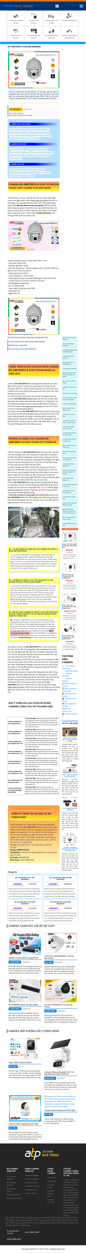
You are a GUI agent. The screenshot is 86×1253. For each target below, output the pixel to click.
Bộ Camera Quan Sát (68, 667)
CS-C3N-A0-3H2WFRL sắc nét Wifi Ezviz (70, 606)
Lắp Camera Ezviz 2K (16, 158)
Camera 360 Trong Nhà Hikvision (69, 491)
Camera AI (51, 1178)
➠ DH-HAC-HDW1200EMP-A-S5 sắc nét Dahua (59, 957)
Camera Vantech (32, 1186)
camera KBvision (67, 679)
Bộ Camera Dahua (11, 1189)
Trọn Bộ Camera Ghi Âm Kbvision (19, 170)
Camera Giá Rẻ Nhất (69, 404)
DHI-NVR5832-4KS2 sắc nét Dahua (23, 1005)
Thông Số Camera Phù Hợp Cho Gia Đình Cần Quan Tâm (70, 849)
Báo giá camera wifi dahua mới (19, 129)
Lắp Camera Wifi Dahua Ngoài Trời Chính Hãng (36, 156)
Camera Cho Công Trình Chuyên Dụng (69, 421)
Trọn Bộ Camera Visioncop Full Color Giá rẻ (22, 176)
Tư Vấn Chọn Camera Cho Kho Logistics (70, 398)
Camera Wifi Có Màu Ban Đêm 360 (69, 434)
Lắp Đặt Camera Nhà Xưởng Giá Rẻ (23, 958)
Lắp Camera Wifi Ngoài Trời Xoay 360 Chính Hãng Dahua (69, 511)
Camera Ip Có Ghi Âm (70, 368)
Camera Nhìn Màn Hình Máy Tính (69, 428)
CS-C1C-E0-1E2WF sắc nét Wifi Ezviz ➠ (70, 545)
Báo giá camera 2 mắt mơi (17, 138)
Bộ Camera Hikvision (11, 1177)
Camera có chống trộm (69, 415)
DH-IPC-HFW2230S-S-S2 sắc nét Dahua (58, 1006)
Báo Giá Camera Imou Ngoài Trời (41, 135)
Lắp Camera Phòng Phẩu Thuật (69, 409)
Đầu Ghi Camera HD (67, 710)
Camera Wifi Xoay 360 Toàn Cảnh (70, 485)
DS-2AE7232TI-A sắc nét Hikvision (24, 46)
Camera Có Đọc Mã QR (69, 388)
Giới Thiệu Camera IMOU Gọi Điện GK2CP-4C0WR (70, 739)
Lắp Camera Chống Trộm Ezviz (69, 446)
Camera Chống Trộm (50, 1193)
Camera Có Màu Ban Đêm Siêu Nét (20, 135)
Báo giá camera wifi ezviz (69, 452)
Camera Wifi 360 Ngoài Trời (68, 479)
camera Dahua (71, 671)
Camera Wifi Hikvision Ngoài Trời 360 (70, 504)
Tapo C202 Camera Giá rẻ (20, 1062)
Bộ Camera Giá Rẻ (14, 1198)
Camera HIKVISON (67, 674)
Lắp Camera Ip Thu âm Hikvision (69, 363)
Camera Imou (30, 1190)
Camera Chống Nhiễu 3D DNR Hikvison (70, 351)
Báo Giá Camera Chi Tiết (17, 133)
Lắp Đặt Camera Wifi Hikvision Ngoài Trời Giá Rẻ (69, 375)
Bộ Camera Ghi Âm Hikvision (42, 173)
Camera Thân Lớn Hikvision (68, 357)
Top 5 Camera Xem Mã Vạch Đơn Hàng (37, 133)
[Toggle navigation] (81, 6)
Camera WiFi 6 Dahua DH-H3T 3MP (23, 1124)
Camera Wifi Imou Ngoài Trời (68, 465)
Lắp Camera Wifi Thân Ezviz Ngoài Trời (42, 152)
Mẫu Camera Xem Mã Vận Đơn (70, 809)
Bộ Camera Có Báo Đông (37, 170)
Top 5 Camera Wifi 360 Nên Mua (39, 129)
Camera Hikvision (32, 1175)
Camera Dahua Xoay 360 (69, 524)
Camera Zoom (50, 1186)
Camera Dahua (31, 1182)
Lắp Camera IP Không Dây (69, 689)
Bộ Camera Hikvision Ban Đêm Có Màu (21, 173)
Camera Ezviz (30, 1193)
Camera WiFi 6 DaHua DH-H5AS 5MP (59, 1110)
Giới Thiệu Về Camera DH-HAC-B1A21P (70, 775)
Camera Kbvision (32, 1179)
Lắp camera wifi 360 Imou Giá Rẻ (69, 518)
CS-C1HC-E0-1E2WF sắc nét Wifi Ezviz (69, 576)
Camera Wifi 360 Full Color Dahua (69, 440)
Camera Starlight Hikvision (68, 345)
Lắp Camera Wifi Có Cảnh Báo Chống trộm (22, 150)
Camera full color (50, 1200)
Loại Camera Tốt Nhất (33, 138)
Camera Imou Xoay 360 (69, 498)
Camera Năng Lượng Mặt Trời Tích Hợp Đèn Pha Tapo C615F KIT (59, 1073)
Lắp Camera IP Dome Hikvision (69, 338)
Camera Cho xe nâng (70, 393)
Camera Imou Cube (15, 156)
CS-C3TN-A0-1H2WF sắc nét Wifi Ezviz (69, 637)
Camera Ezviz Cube (41, 150)
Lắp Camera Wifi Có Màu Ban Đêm (20, 152)
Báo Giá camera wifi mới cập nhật (69, 458)
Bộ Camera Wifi (13, 1195)
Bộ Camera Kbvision (11, 1183)
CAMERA (18, 6)
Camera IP (51, 1181)
